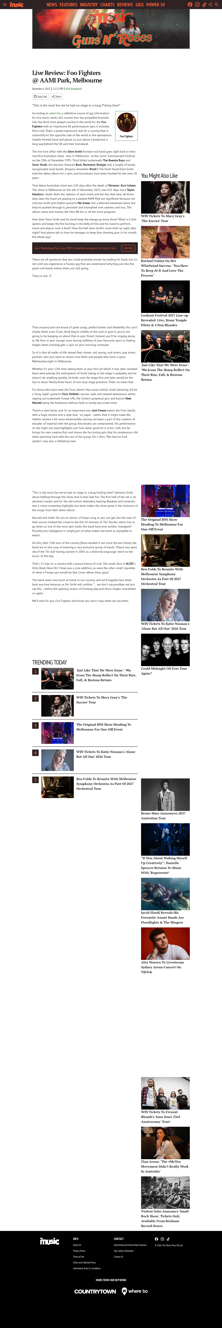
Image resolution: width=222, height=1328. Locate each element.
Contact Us (118, 1256)
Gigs (140, 4)
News (52, 4)
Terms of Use (78, 1256)
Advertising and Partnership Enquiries (130, 1245)
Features (68, 4)
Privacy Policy (79, 1250)
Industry (89, 4)
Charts (107, 4)
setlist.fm (55, 113)
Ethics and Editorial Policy (84, 1262)
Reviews (125, 4)
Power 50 (155, 4)
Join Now (128, 248)
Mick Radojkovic (74, 89)
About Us (77, 1245)
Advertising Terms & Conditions (87, 1268)
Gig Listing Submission (124, 1250)
